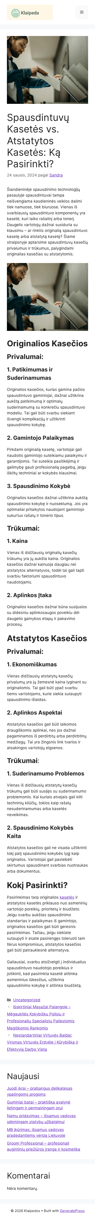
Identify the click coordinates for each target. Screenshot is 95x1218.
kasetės (67, 897)
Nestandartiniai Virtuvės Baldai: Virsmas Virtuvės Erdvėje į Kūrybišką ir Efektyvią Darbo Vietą (42, 1042)
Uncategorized (26, 1000)
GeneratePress (72, 1211)
